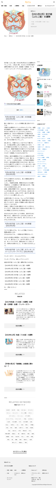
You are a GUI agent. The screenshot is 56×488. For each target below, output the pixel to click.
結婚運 (7, 436)
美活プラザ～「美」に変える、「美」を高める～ (36, 479)
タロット (30, 412)
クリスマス (31, 410)
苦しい (23, 436)
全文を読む (19, 326)
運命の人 (25, 439)
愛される (14, 430)
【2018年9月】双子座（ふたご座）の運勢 (17, 278)
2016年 (8, 410)
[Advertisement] (28, 47)
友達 (22, 424)
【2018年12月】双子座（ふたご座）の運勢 (17, 268)
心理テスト (21, 427)
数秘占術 (24, 430)
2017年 (13, 410)
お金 (23, 6)
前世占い (12, 424)
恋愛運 (31, 427)
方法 (30, 430)
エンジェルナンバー (50, 6)
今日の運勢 (15, 421)
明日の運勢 (8, 433)
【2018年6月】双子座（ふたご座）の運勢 (17, 284)
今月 (20, 421)
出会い (7, 424)
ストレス (8, 412)
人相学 (8, 421)
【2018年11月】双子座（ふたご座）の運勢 (17, 272)
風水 (26, 442)
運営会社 (44, 470)
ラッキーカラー (19, 418)
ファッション (20, 415)
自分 (12, 436)
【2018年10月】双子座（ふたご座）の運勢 (17, 275)
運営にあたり (45, 473)
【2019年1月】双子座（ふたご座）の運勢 (17, 265)
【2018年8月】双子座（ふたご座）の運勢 (17, 281)
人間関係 (17, 6)
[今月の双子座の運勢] (19, 86)
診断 (28, 436)
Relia (41, 484)
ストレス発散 (23, 412)
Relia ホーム (7, 462)
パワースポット (12, 415)
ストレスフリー (16, 412)
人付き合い (31, 418)
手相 (20, 430)
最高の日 (23, 433)
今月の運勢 (26, 421)
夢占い (27, 424)
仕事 (10, 6)
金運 (31, 439)
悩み (9, 430)
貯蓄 (32, 436)
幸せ (11, 427)
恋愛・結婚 (4, 6)
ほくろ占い (24, 410)
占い (18, 424)
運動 (16, 439)
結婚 (33, 433)
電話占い (21, 442)
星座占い (14, 433)
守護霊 (32, 424)
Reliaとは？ (34, 470)
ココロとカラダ (31, 6)
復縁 (16, 427)
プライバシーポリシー (35, 474)
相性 (28, 433)
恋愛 (27, 427)
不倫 (25, 418)
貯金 (8, 439)
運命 (20, 439)
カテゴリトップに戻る (20, 451)
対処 (7, 427)
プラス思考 (28, 415)
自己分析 (17, 436)
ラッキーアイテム (10, 418)
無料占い (40, 6)
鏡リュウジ (15, 442)
